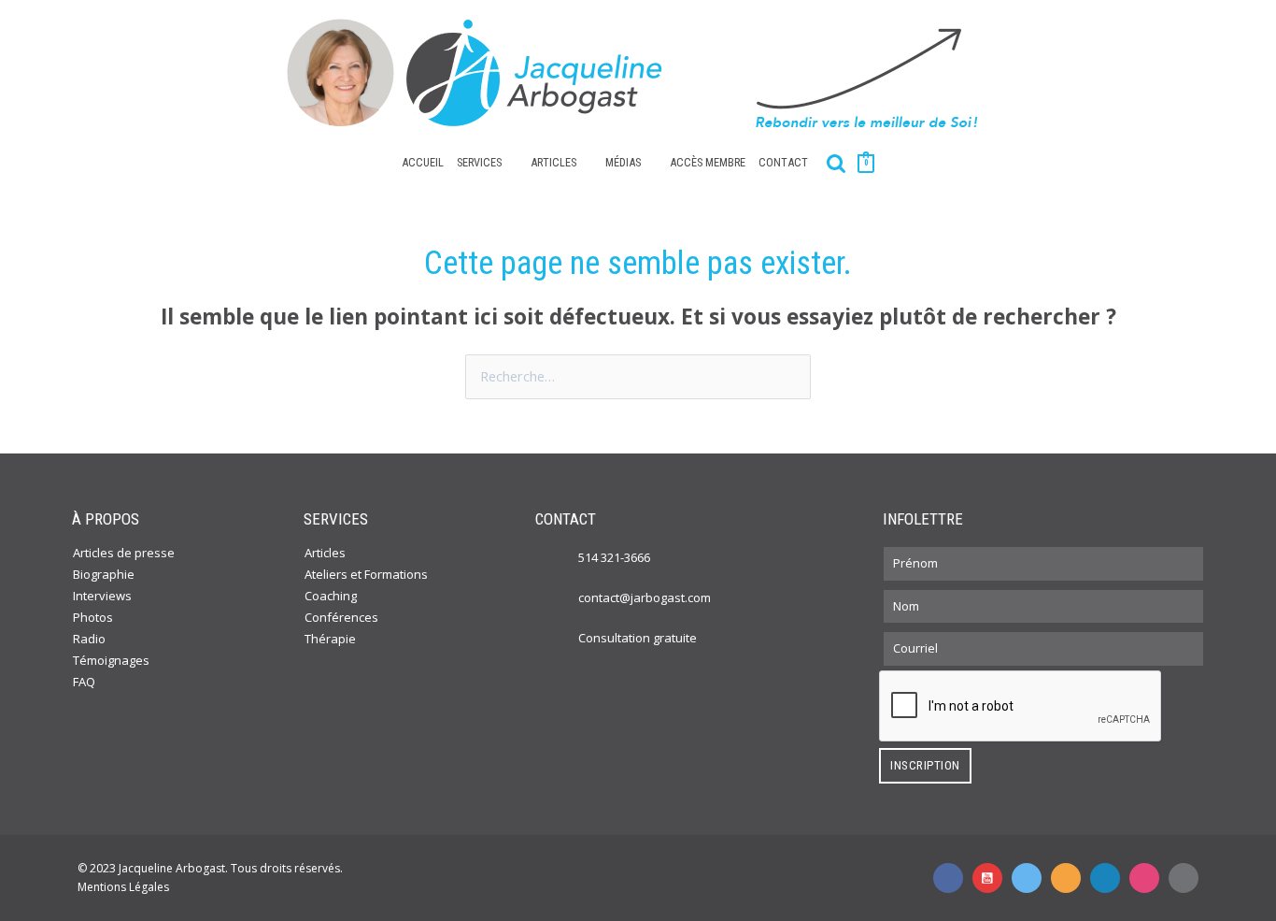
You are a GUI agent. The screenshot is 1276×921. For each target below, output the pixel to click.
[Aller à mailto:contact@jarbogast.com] (1183, 878)
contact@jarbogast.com (644, 597)
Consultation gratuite (637, 637)
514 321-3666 (614, 557)
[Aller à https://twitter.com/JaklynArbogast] (1027, 878)
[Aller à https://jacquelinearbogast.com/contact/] (559, 636)
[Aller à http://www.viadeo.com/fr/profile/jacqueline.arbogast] (1066, 878)
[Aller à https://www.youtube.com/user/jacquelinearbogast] (987, 878)
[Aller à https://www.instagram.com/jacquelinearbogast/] (1144, 878)
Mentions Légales (123, 887)
